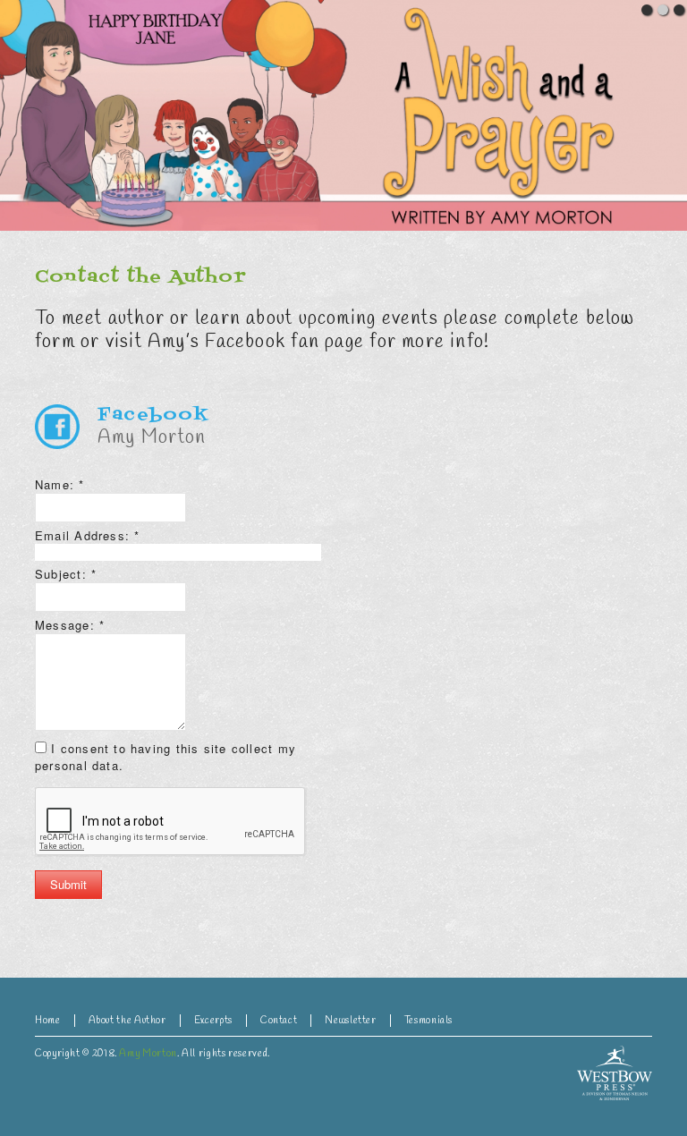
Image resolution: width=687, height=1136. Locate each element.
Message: (70, 624)
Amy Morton (147, 1053)
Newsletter (350, 1020)
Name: (60, 484)
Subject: (66, 573)
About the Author (127, 1020)
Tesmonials (428, 1020)
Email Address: (87, 535)
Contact (278, 1020)
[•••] (343, 115)
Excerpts (213, 1020)
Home (48, 1020)
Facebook (153, 415)
